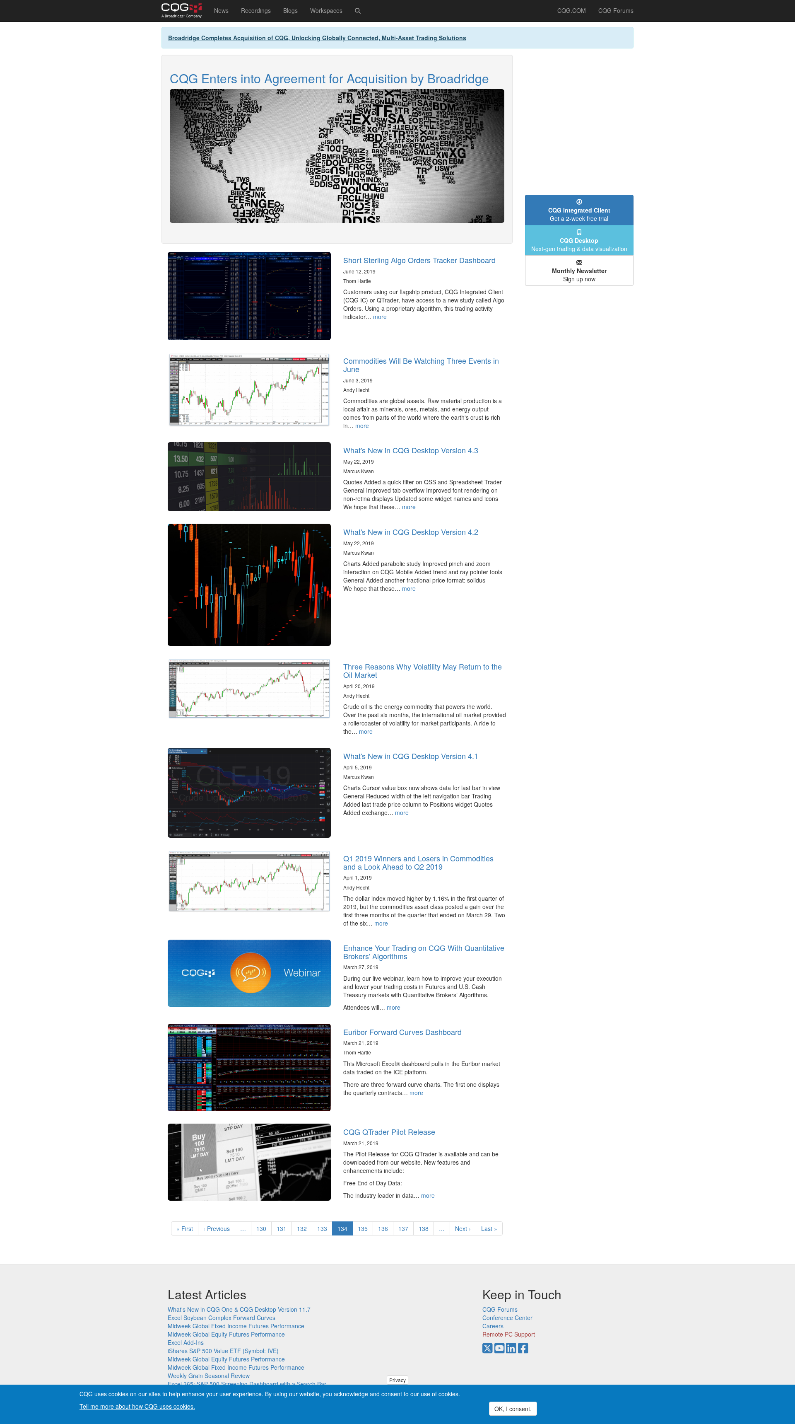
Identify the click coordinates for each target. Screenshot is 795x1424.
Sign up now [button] (579, 274)
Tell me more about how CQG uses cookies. (137, 1406)
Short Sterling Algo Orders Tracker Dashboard (419, 259)
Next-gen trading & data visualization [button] (579, 244)
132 (304, 1228)
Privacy (397, 1379)
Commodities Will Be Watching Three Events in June (421, 364)
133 (324, 1228)
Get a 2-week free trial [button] (579, 214)
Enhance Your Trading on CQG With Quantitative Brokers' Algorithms (423, 951)
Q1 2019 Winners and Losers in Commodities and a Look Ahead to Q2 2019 (418, 862)
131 (283, 1228)
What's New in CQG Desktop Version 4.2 (410, 531)
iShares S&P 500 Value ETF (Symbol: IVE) (223, 1351)
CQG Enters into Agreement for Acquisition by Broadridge (329, 78)
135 (364, 1228)
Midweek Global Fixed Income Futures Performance (236, 1326)
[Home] (184, 10)
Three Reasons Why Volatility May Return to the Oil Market (422, 670)
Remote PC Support (508, 1334)
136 (385, 1228)
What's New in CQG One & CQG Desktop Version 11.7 (239, 1309)
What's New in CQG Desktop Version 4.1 (410, 755)
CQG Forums (616, 10)
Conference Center (507, 1317)
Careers (493, 1326)
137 (405, 1228)
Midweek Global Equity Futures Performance (226, 1334)
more (380, 316)
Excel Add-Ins (186, 1342)
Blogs (290, 10)
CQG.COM (571, 10)
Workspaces (326, 10)
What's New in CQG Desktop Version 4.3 (410, 450)
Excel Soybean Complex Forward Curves (221, 1317)
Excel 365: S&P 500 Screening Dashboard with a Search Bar (247, 1384)
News (221, 10)
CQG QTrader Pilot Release (389, 1131)
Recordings (256, 10)
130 (263, 1228)
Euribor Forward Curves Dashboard (402, 1031)
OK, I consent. (513, 1409)
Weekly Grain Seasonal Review (209, 1375)
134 (345, 1229)
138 (425, 1228)
